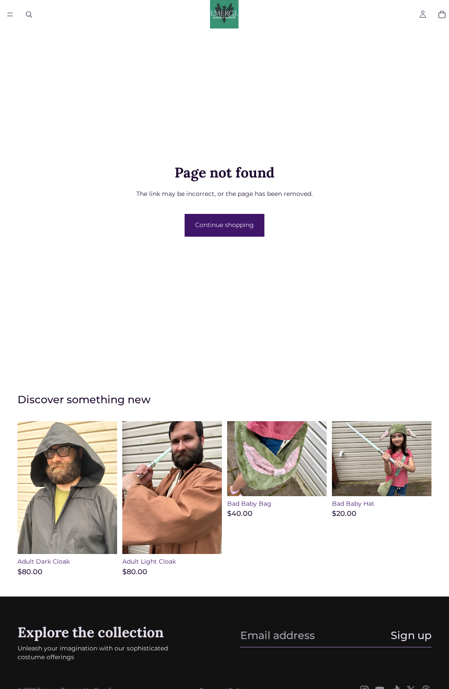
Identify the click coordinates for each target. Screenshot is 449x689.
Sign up (411, 635)
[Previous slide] (27, 487)
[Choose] (103, 540)
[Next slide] (107, 487)
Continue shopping (224, 225)
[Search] (29, 14)
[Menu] (10, 14)
